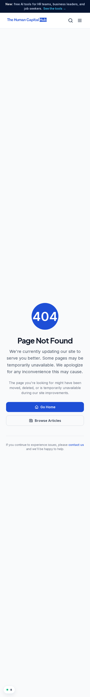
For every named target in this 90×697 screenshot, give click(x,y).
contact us (76, 444)
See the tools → (54, 8)
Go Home (47, 407)
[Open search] (70, 20)
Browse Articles (48, 420)
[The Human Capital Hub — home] (27, 20)
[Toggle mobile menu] (80, 20)
